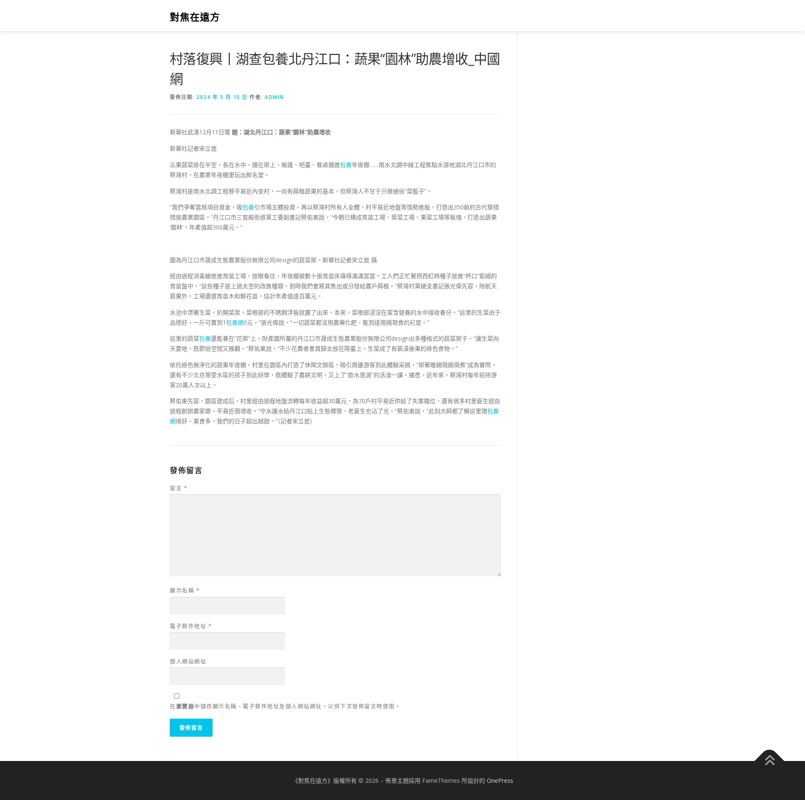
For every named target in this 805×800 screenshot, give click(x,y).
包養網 (235, 322)
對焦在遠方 (195, 17)
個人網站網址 (188, 661)
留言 (178, 488)
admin (274, 97)
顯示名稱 (185, 590)
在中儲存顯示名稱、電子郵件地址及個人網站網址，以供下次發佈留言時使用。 (285, 706)
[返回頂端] (769, 761)
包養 (346, 165)
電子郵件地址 (191, 626)
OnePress (500, 780)
